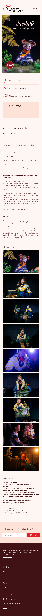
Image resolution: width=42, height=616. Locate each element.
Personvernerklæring (24, 555)
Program (6, 563)
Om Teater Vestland (9, 595)
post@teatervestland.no (10, 555)
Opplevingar (7, 567)
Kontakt (5, 587)
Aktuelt (5, 571)
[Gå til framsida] (13, 8)
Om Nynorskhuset (9, 599)
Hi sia (5, 608)
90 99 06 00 (22, 552)
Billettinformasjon (8, 579)
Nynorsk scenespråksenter (11, 603)
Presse (5, 583)
